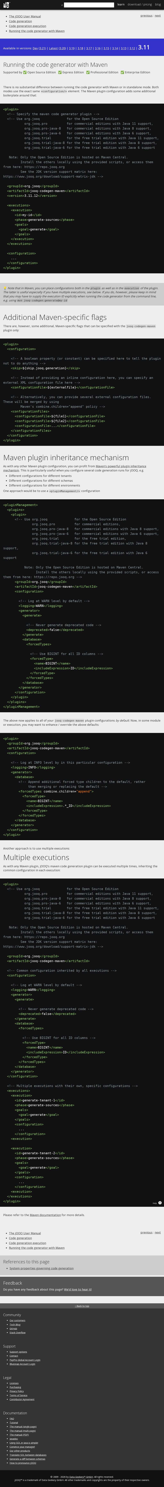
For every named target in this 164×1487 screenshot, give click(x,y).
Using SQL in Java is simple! (24, 1442)
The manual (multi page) (23, 1430)
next (158, 15)
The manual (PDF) (19, 1434)
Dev (35, 48)
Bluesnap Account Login (22, 1363)
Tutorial (14, 1422)
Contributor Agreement (22, 1399)
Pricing (140, 4)
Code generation (20, 21)
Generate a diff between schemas (27, 1458)
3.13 (123, 48)
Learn (120, 4)
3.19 (71, 48)
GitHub (13, 1328)
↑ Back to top (82, 1305)
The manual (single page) (23, 1426)
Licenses (14, 1383)
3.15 (106, 48)
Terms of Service (18, 1395)
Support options (18, 1351)
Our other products (20, 1450)
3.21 (42, 48)
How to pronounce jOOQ (23, 1462)
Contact (14, 1355)
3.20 (62, 48)
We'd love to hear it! (78, 1289)
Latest (53, 48)
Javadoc (14, 1438)
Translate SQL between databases (28, 1454)
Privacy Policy (17, 1391)
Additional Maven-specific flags (55, 317)
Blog (158, 4)
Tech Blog (15, 1324)
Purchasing (15, 1387)
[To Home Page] (6, 8)
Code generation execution (27, 26)
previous (146, 15)
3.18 (80, 48)
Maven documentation (45, 1215)
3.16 (97, 48)
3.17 (89, 48)
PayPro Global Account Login (25, 1359)
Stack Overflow (17, 1332)
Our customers (17, 1320)
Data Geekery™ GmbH (81, 1476)
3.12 (132, 48)
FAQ (12, 1418)
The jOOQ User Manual (25, 16)
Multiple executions (36, 857)
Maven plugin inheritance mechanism (66, 457)
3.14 (115, 48)
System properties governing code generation (42, 1268)
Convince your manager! (22, 1446)
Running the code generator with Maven (37, 31)
